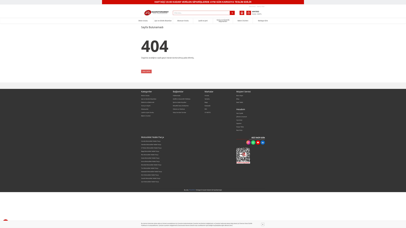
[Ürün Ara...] (232, 13)
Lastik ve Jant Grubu (147, 112)
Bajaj (206, 102)
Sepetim (238, 123)
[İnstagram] (248, 142)
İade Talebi (239, 102)
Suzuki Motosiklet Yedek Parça (150, 178)
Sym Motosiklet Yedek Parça (150, 182)
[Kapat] (262, 224)
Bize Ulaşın (239, 95)
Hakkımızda (176, 95)
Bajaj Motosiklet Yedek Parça (150, 151)
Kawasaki (207, 106)
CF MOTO (208, 112)
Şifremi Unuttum (241, 117)
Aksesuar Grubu (183, 21)
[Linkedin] (263, 142)
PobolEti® (192, 190)
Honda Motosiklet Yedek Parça (150, 141)
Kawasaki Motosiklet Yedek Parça (151, 171)
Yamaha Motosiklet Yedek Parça (151, 144)
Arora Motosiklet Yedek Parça (150, 161)
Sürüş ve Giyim (145, 106)
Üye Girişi (239, 120)
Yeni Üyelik (239, 113)
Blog (237, 99)
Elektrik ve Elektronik (147, 102)
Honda (207, 95)
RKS (206, 109)
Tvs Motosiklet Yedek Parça (149, 168)
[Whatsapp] (253, 142)
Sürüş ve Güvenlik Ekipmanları (223, 20)
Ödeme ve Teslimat (179, 109)
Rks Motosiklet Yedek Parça (149, 155)
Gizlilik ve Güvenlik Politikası (181, 99)
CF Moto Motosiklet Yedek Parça (151, 148)
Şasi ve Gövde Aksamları (163, 21)
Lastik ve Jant (203, 21)
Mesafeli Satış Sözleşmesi (181, 106)
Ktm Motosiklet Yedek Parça (150, 175)
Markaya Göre (263, 21)
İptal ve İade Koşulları (179, 102)
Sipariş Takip (260, 6)
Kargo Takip (240, 127)
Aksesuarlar (144, 109)
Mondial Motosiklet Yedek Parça (151, 165)
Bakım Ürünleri (243, 21)
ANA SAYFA (146, 71)
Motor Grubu (143, 21)
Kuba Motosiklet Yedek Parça (150, 158)
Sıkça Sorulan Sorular (179, 112)
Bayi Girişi (239, 130)
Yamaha (207, 99)
